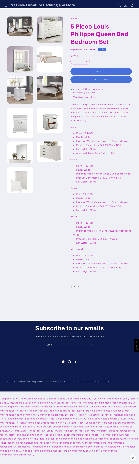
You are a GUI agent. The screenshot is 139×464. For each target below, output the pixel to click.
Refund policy (70, 382)
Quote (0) (137, 345)
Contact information (103, 382)
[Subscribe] (92, 345)
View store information (84, 97)
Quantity (74, 56)
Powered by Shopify (53, 382)
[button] (6, 5)
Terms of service (85, 382)
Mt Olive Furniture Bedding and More (29, 382)
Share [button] (76, 287)
